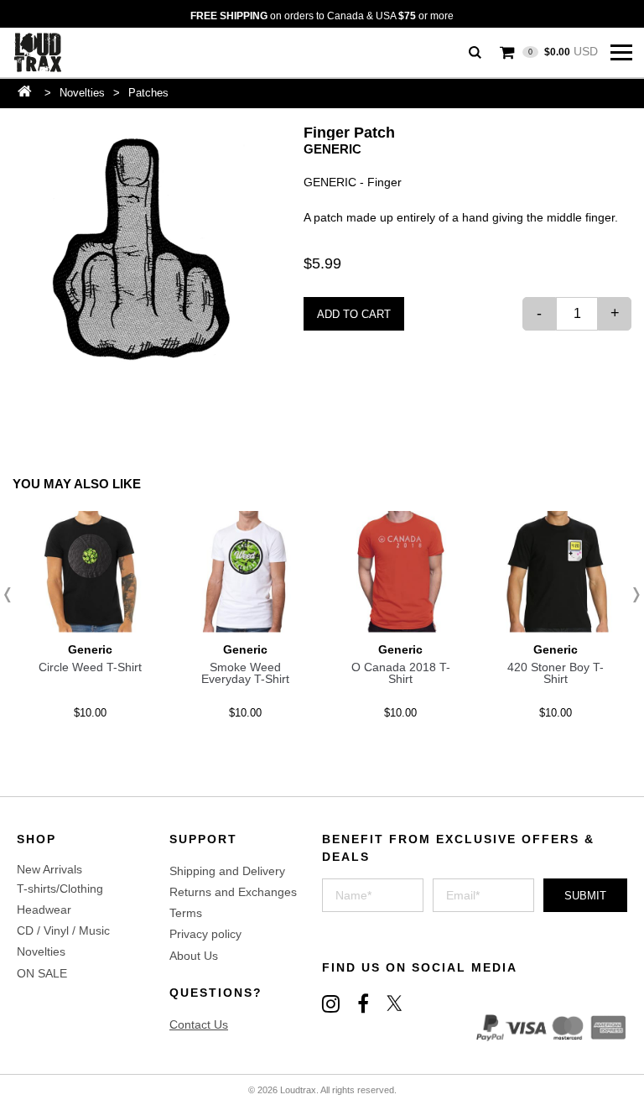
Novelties (82, 92)
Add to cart (354, 314)
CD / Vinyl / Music (63, 930)
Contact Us (198, 1024)
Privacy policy (205, 934)
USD (563, 51)
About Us (193, 955)
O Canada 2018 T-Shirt (400, 672)
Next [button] (631, 595)
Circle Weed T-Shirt (90, 667)
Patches (148, 92)
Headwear (44, 909)
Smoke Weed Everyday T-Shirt (245, 672)
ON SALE (42, 973)
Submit (585, 895)
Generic (332, 149)
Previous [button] (12, 595)
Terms (185, 913)
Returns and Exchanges (233, 892)
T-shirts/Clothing (60, 888)
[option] (136, 249)
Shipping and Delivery (227, 871)
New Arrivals (49, 869)
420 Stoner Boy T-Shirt (555, 672)
